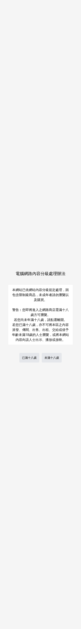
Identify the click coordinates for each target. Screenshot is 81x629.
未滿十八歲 (51, 358)
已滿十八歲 (29, 358)
